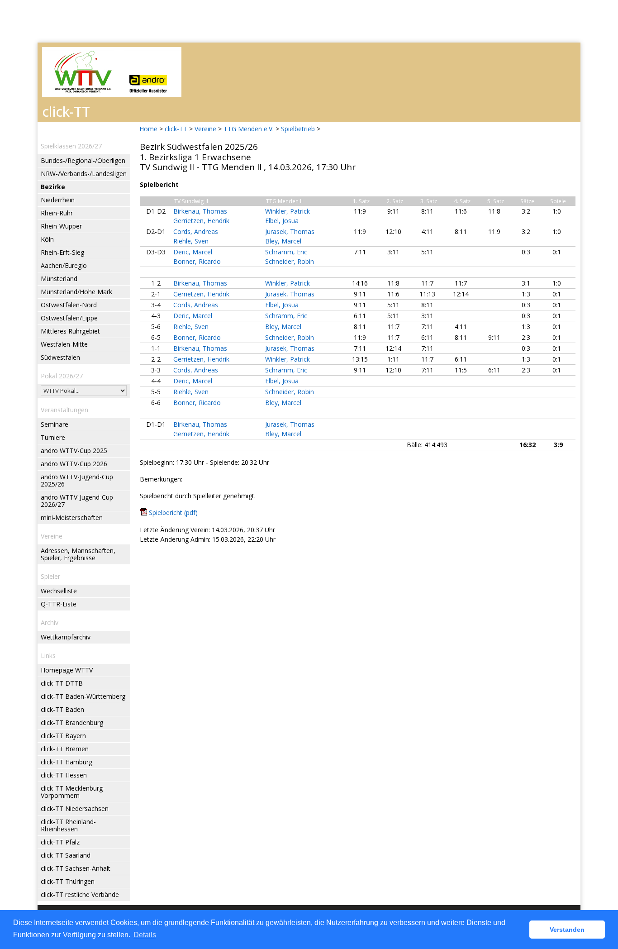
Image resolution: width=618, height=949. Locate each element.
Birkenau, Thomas (200, 211)
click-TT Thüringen (68, 881)
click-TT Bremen (65, 748)
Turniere (53, 437)
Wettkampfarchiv (65, 637)
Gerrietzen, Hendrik (201, 220)
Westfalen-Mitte (64, 344)
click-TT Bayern (63, 735)
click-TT (176, 128)
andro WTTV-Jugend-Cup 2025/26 (77, 480)
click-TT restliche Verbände (80, 894)
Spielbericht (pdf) (173, 512)
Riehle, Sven (191, 241)
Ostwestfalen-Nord (69, 304)
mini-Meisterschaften (72, 517)
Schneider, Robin (289, 261)
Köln (47, 239)
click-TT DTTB (62, 683)
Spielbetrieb (298, 128)
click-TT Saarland (65, 855)
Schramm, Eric (286, 252)
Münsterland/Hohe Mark (76, 291)
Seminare (54, 424)
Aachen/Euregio (64, 265)
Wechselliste (59, 591)
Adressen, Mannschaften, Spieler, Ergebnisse (78, 554)
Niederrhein (58, 200)
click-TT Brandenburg (72, 722)
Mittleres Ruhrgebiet (70, 331)
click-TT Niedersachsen (75, 808)
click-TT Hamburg (66, 762)
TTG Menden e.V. (248, 128)
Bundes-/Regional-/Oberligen (83, 160)
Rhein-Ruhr (57, 213)
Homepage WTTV (67, 670)
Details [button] (144, 935)
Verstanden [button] (567, 929)
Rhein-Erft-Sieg (62, 252)
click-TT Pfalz (60, 842)
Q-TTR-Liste (58, 604)
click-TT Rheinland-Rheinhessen (68, 825)
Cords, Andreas (195, 231)
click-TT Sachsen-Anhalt (75, 868)
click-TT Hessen (64, 775)
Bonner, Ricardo (197, 261)
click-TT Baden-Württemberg (83, 696)
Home (148, 128)
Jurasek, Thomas (289, 231)
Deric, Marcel (192, 252)
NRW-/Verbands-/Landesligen (84, 173)
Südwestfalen (60, 357)
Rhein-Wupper (61, 226)
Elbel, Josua (282, 220)
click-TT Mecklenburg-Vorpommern (73, 792)
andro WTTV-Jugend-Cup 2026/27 (77, 501)
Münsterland (59, 278)
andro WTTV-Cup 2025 (74, 450)
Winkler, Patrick (287, 211)
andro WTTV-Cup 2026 (74, 463)
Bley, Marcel (283, 241)
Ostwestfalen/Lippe (69, 318)
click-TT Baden (62, 709)
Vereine (205, 128)
